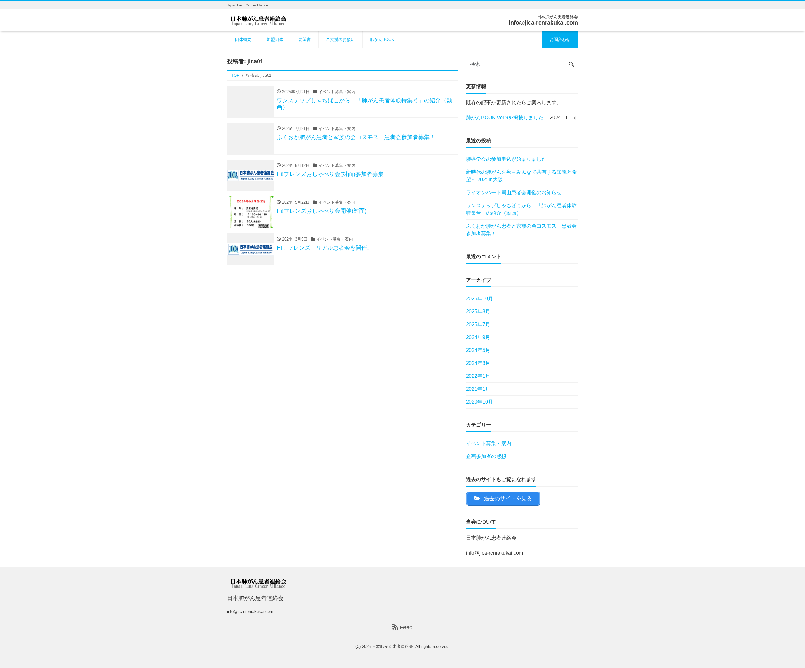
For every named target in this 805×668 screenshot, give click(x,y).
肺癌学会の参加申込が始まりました (506, 159)
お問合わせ (560, 39)
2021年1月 (478, 389)
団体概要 (243, 39)
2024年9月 (478, 337)
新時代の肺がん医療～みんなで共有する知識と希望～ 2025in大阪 (521, 175)
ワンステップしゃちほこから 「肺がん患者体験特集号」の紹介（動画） (521, 209)
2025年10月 (479, 298)
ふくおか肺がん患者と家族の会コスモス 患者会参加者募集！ (521, 229)
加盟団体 (275, 39)
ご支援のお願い (340, 39)
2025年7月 (478, 324)
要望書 (304, 39)
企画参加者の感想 (486, 456)
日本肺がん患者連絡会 (392, 646)
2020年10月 (479, 402)
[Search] (571, 65)
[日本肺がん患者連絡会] (258, 20)
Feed (405, 627)
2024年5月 (478, 350)
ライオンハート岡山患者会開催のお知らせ (514, 192)
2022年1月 (478, 376)
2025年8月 (478, 311)
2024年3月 (478, 363)
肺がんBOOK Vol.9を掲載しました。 (507, 117)
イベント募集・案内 (488, 443)
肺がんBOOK (382, 39)
